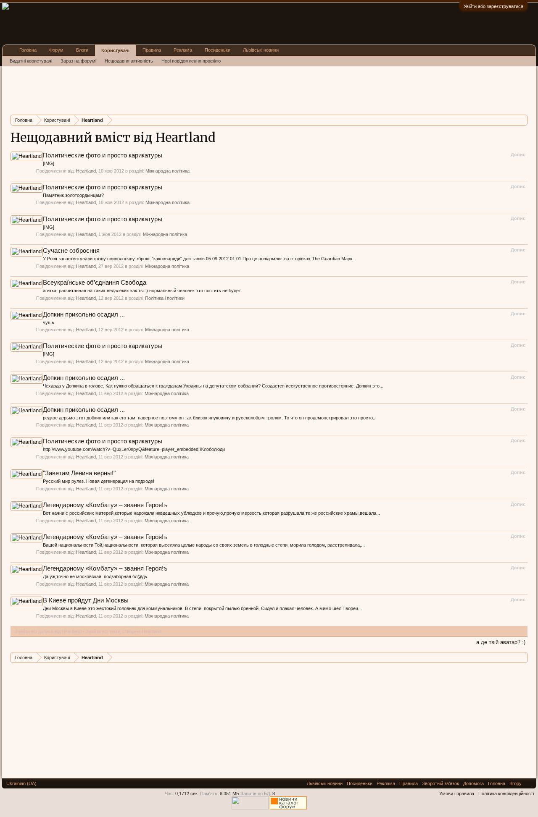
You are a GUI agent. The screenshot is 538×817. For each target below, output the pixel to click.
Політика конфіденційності (506, 793)
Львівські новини (261, 49)
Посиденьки (217, 49)
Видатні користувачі (31, 60)
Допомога (473, 783)
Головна (28, 49)
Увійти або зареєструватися (493, 6)
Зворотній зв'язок (440, 783)
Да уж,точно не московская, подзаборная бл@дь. (95, 576)
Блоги (82, 49)
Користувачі (115, 50)
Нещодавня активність (129, 60)
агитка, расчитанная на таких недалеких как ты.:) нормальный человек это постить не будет (142, 290)
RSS (529, 783)
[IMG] (48, 163)
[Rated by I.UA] (250, 807)
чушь (48, 322)
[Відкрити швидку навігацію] (522, 120)
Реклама (183, 49)
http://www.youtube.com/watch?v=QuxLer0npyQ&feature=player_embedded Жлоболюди (134, 449)
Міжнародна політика (167, 170)
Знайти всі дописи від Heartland (48, 631)
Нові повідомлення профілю (191, 60)
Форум (56, 49)
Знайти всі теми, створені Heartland (123, 631)
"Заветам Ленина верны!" (79, 473)
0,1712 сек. (187, 793)
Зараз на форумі (78, 60)
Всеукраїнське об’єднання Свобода (94, 282)
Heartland (86, 170)
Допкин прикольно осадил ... (84, 314)
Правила (151, 49)
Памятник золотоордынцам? (73, 195)
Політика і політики (165, 298)
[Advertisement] (163, 89)
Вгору (515, 783)
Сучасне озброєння (71, 250)
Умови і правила (456, 793)
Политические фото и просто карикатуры (102, 155)
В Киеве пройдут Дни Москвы (86, 600)
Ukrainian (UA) (21, 783)
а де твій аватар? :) (500, 642)
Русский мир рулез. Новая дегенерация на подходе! (98, 481)
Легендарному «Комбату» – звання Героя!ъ (105, 505)
